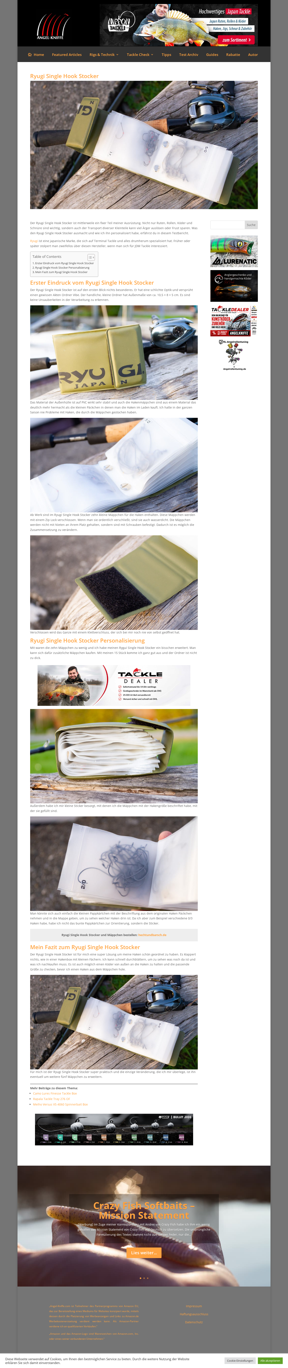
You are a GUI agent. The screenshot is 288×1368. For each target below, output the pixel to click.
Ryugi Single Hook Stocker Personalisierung (62, 267)
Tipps (166, 55)
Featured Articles (67, 55)
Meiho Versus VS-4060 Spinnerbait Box (60, 1104)
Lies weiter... (144, 1253)
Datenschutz (194, 1322)
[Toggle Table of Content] (89, 257)
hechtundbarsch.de (152, 935)
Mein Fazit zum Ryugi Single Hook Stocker (61, 272)
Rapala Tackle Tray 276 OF (51, 1099)
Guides (212, 55)
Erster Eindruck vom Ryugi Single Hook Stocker (64, 263)
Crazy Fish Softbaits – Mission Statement (144, 1210)
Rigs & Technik (102, 55)
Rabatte (233, 55)
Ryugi (34, 241)
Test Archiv (188, 55)
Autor (253, 55)
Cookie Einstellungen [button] (240, 1361)
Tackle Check (138, 55)
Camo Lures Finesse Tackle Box (55, 1093)
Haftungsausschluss (194, 1314)
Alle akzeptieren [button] (270, 1361)
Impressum (194, 1306)
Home (39, 55)
